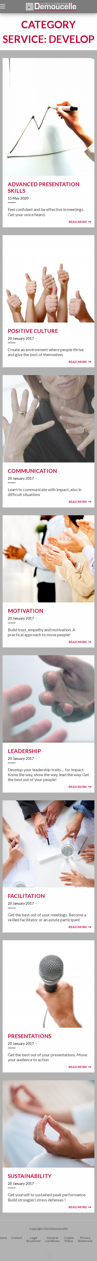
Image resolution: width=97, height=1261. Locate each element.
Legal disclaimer (33, 1239)
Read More (78, 222)
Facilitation (26, 895)
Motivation (25, 610)
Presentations (29, 1036)
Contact (16, 1238)
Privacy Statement (85, 1239)
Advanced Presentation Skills (43, 187)
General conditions (52, 1239)
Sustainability (29, 1176)
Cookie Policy (69, 1239)
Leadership (24, 751)
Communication (32, 470)
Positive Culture (33, 330)
